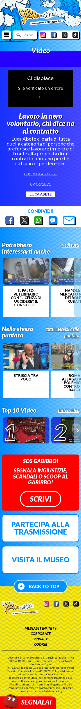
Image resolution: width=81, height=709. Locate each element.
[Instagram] (43, 35)
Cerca (29, 35)
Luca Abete (41, 194)
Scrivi (40, 498)
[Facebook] (54, 35)
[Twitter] (65, 35)
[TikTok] (75, 35)
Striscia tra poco (26, 377)
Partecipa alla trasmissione (40, 528)
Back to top (44, 586)
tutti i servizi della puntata (62, 332)
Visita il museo (41, 559)
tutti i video (68, 410)
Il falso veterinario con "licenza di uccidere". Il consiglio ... (26, 298)
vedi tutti (70, 245)
